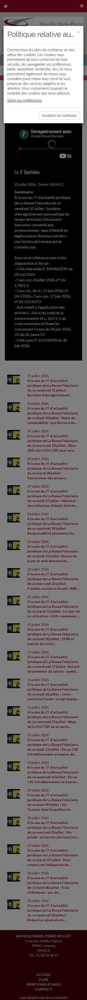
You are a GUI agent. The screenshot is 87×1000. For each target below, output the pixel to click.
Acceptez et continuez (59, 115)
